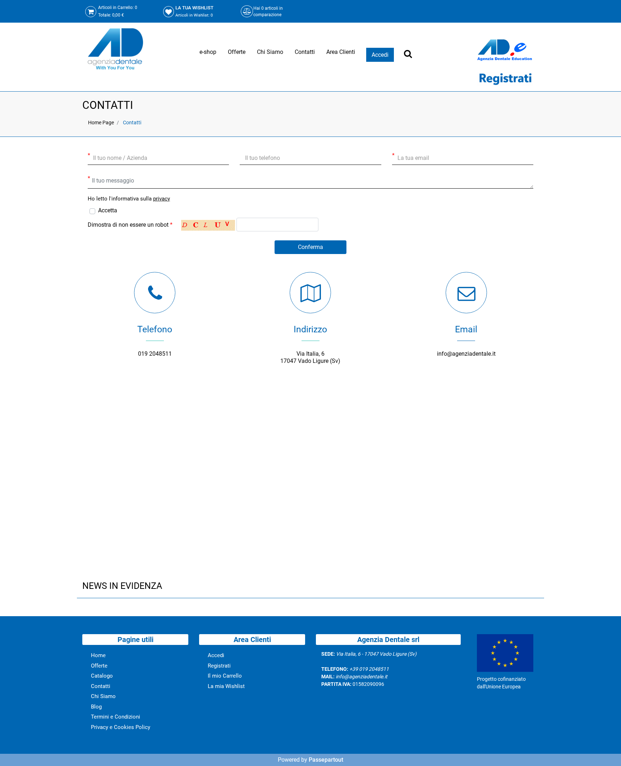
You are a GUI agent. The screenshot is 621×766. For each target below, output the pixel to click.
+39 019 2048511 (369, 669)
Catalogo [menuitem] (102, 676)
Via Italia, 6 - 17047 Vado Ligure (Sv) (376, 654)
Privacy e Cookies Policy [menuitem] (120, 727)
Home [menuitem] (98, 655)
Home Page (101, 122)
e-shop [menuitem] (207, 52)
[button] (310, 247)
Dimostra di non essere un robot (130, 224)
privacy (161, 198)
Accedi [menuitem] (216, 655)
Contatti (132, 122)
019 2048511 (155, 353)
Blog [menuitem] (96, 706)
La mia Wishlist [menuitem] (226, 686)
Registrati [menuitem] (219, 666)
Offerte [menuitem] (236, 52)
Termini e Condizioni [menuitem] (115, 717)
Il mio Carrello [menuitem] (225, 676)
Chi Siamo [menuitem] (270, 52)
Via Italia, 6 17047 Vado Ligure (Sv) (310, 357)
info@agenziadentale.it (466, 353)
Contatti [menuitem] (305, 52)
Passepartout (326, 759)
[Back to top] (606, 749)
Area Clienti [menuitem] (340, 52)
